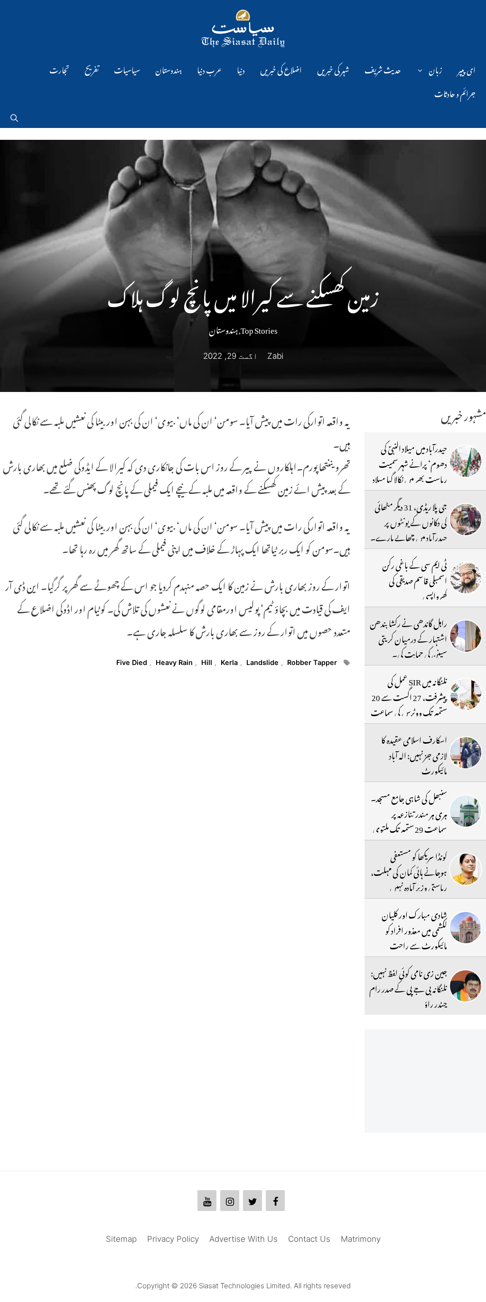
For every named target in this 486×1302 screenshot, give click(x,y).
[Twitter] (252, 1200)
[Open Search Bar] (14, 116)
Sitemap (121, 1239)
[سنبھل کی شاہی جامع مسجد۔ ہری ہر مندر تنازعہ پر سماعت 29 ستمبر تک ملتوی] (465, 811)
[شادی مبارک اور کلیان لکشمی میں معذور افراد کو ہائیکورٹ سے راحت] (465, 927)
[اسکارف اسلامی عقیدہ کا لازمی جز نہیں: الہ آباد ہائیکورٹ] (465, 752)
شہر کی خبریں (333, 68)
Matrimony (361, 1239)
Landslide (262, 662)
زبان (435, 68)
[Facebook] (275, 1200)
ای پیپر (467, 68)
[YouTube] (206, 1200)
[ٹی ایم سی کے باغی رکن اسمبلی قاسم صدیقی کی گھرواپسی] (465, 577)
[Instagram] (229, 1200)
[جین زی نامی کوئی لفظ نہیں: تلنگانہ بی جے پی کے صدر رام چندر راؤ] (465, 985)
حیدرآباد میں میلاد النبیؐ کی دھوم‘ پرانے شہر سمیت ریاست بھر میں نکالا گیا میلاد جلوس (410, 470)
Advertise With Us (243, 1239)
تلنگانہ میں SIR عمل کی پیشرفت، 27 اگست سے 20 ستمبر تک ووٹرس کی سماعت (409, 695)
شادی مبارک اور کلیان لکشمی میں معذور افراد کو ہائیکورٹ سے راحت (414, 928)
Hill (206, 662)
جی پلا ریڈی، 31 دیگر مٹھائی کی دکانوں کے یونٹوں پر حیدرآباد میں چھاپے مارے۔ (408, 520)
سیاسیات (127, 68)
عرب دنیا (209, 68)
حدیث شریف (382, 68)
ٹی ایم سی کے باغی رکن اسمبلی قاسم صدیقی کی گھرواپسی (414, 579)
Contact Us (309, 1239)
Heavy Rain (174, 662)
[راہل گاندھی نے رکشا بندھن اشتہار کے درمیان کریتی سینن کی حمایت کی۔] (465, 636)
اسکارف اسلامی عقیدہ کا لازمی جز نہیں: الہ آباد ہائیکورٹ (414, 753)
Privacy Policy (173, 1239)
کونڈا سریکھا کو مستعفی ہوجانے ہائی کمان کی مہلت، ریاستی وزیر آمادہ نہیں (409, 870)
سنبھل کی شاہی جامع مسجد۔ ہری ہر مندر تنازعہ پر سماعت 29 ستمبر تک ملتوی (409, 812)
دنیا (241, 68)
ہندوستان (168, 68)
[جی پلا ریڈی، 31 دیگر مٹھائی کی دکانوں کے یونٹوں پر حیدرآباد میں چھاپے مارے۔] (465, 519)
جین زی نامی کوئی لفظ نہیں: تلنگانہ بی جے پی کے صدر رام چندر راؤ (408, 987)
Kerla (229, 662)
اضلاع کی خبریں (281, 68)
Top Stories (259, 328)
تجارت (59, 68)
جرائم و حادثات (455, 92)
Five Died (131, 662)
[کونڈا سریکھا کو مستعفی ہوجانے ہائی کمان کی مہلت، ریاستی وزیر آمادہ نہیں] (465, 869)
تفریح (91, 68)
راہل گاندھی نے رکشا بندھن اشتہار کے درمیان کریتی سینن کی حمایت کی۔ (408, 637)
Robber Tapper (312, 662)
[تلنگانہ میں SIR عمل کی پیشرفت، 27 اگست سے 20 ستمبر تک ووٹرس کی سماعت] (465, 694)
